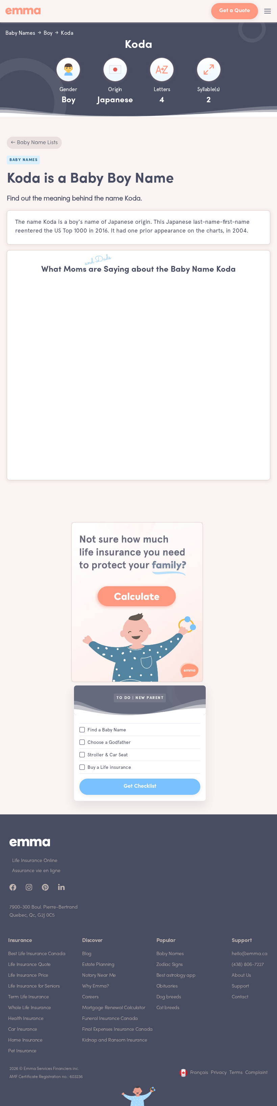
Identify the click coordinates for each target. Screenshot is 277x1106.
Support (240, 986)
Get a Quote (234, 11)
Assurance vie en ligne (36, 871)
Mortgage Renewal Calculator (113, 1008)
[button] (267, 11)
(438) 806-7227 (248, 965)
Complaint (256, 1073)
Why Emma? (95, 986)
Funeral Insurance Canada (110, 1019)
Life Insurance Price (28, 975)
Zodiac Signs (169, 965)
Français (199, 1073)
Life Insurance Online (34, 861)
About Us (241, 975)
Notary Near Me (99, 975)
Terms (236, 1073)
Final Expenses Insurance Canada (117, 1029)
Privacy (219, 1073)
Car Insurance (22, 1029)
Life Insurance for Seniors (33, 986)
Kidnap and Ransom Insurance (114, 1040)
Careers (90, 997)
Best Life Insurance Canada (36, 954)
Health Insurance (25, 1019)
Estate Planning (98, 965)
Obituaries (167, 986)
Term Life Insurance (28, 997)
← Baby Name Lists (34, 142)
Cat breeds (167, 1008)
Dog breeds (168, 997)
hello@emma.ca (250, 954)
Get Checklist (140, 786)
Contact (240, 997)
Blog (87, 954)
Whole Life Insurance (29, 1008)
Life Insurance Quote (29, 965)
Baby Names (170, 954)
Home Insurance (25, 1040)
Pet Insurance (22, 1051)
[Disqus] (138, 377)
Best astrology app (176, 975)
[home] (25, 11)
